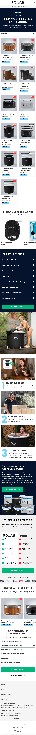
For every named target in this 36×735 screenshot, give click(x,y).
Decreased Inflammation (12, 271)
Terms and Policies (18, 727)
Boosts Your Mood (9, 260)
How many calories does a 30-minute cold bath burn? (15, 657)
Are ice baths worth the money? (12, 645)
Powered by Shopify (24, 724)
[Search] (5, 2)
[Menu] (2, 2)
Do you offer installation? (10, 662)
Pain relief (6, 276)
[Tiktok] (21, 731)
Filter (5, 34)
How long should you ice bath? (12, 649)
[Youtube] (18, 731)
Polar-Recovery (15, 724)
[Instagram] (15, 731)
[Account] (30, 2)
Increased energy (9, 298)
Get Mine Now (17, 307)
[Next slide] (33, 233)
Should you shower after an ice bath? (14, 653)
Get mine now (11, 489)
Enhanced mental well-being (13, 282)
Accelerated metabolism (11, 293)
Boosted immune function (12, 287)
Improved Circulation (10, 265)
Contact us (16, 676)
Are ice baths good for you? (11, 642)
